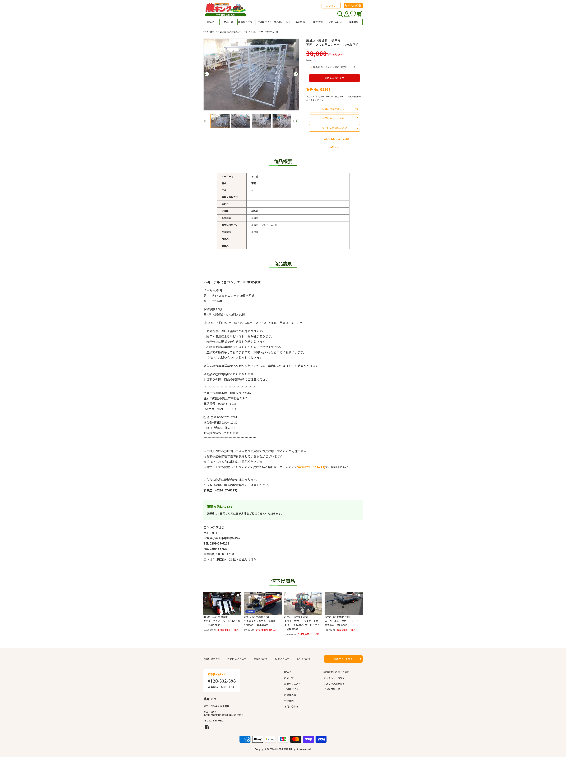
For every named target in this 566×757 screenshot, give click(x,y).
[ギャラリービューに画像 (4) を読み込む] (282, 121)
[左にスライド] (206, 74)
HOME (205, 31)
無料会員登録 (353, 5)
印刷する (334, 146)
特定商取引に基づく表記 (336, 672)
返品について (304, 659)
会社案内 (289, 700)
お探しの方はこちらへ (334, 118)
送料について (261, 659)
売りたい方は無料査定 (334, 128)
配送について (282, 659)
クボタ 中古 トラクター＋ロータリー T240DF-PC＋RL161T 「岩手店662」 (303, 625)
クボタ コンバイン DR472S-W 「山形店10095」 (222, 623)
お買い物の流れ (211, 659)
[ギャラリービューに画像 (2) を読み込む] (240, 121)
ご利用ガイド (291, 689)
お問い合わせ (291, 706)
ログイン (331, 5)
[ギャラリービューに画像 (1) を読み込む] (220, 121)
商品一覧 (213, 31)
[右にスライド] (295, 74)
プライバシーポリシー (335, 678)
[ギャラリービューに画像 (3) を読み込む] (261, 121)
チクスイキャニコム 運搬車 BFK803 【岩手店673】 (261, 623)
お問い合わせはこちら (334, 108)
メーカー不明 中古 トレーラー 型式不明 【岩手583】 (344, 623)
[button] (282, 22)
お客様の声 (290, 695)
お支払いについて (236, 659)
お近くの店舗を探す (334, 683)
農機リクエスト (292, 683)
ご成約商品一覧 (331, 689)
